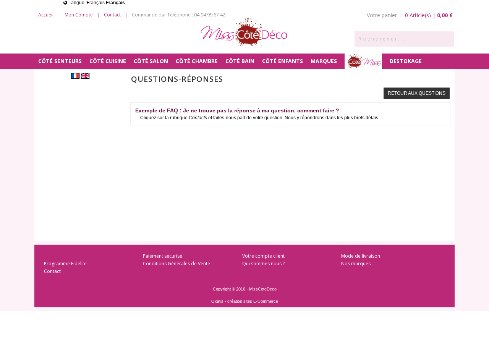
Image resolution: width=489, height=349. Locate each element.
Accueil (45, 14)
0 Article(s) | (429, 15)
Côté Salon (151, 61)
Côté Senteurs (60, 61)
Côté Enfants (282, 61)
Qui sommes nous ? (263, 263)
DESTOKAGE (406, 61)
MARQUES (324, 61)
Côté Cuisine (107, 61)
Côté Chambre (197, 61)
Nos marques (356, 263)
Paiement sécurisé (162, 256)
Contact (112, 14)
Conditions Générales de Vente (176, 263)
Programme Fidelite (65, 263)
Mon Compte (79, 14)
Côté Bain (239, 61)
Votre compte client (263, 256)
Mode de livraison (360, 256)
